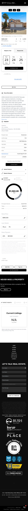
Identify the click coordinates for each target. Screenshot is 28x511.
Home (14, 345)
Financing (14, 353)
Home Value (14, 355)
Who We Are (14, 357)
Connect (14, 358)
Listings (14, 347)
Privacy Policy (5, 415)
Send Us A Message (14, 395)
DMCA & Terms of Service (15, 509)
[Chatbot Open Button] (24, 507)
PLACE (24, 492)
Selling (14, 351)
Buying (14, 349)
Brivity (13, 507)
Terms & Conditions (13, 415)
